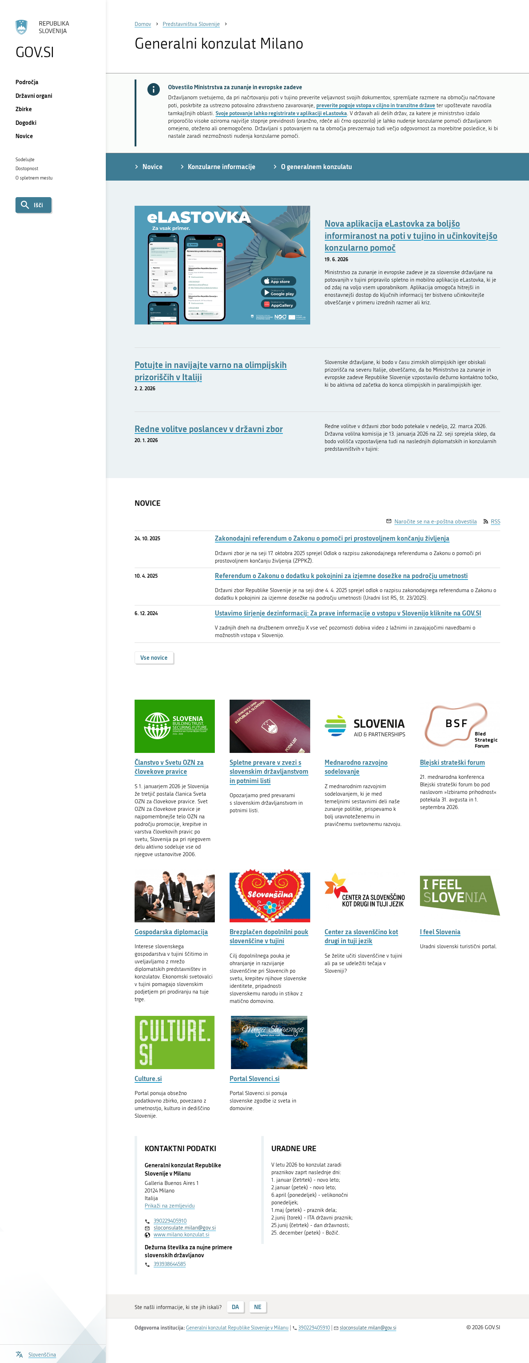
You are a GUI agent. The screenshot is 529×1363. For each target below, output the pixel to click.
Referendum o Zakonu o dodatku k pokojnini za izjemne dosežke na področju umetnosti (341, 575)
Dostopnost (26, 168)
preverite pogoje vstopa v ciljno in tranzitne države (375, 105)
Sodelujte (25, 159)
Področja (27, 82)
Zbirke (23, 109)
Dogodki (25, 122)
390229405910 (170, 1221)
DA (235, 1307)
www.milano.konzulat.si (181, 1234)
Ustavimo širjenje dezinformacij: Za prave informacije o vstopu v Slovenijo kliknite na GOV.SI (348, 613)
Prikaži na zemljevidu (170, 1206)
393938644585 (170, 1264)
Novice (24, 136)
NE (257, 1307)
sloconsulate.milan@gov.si (185, 1228)
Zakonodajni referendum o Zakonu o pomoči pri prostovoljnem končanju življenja (332, 538)
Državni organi (33, 95)
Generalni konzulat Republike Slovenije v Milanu (237, 1328)
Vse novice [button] (154, 657)
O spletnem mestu (34, 178)
